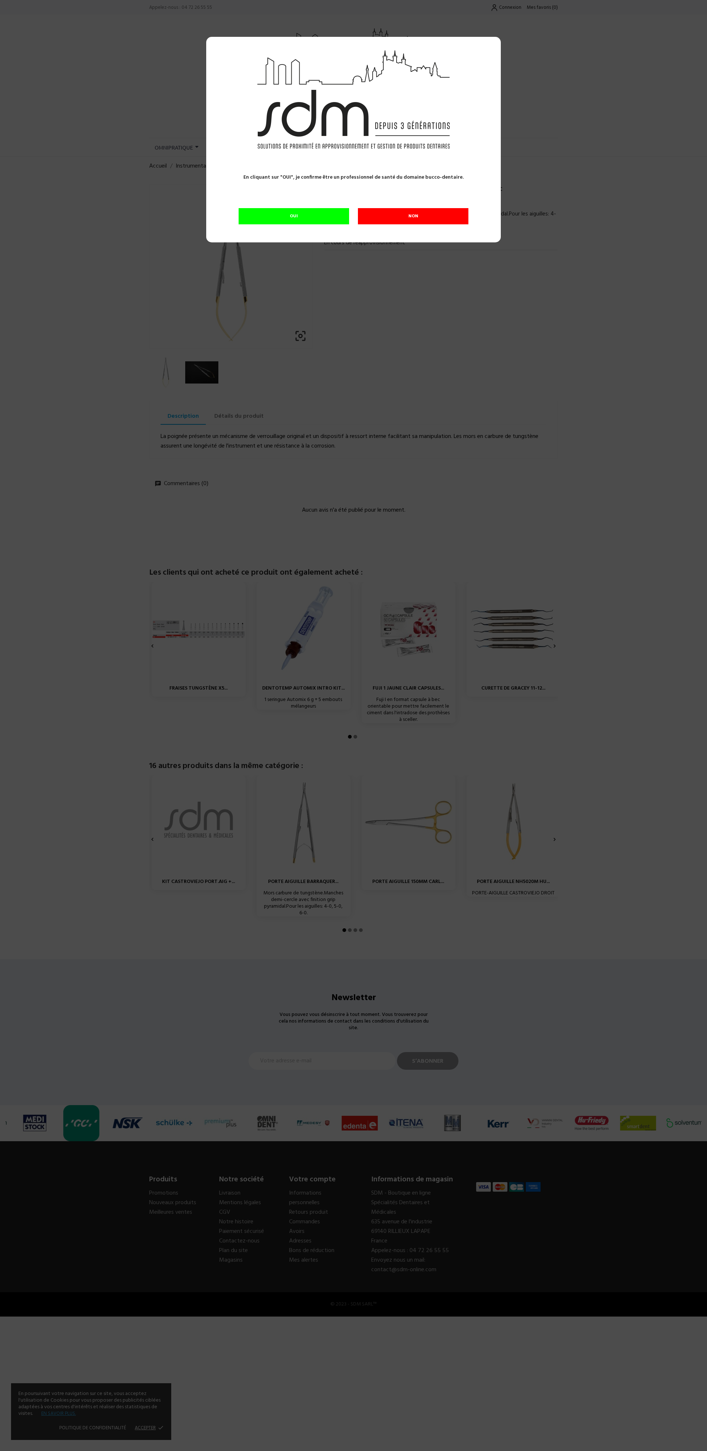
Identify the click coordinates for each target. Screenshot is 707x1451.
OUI (294, 216)
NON (413, 216)
